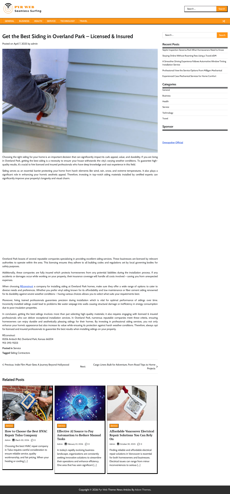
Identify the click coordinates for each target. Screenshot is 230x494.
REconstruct (26, 286)
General (9, 21)
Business (24, 21)
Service (51, 21)
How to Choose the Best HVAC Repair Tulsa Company (26, 433)
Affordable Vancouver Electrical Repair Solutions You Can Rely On (132, 435)
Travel (83, 21)
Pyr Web (103, 489)
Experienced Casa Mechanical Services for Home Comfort (189, 76)
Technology (67, 21)
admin (34, 43)
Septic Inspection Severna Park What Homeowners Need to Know (193, 50)
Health (38, 21)
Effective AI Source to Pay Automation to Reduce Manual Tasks (79, 435)
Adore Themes (143, 489)
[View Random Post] (223, 21)
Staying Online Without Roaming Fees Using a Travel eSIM (189, 55)
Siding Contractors (20, 352)
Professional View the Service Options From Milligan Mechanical (192, 70)
